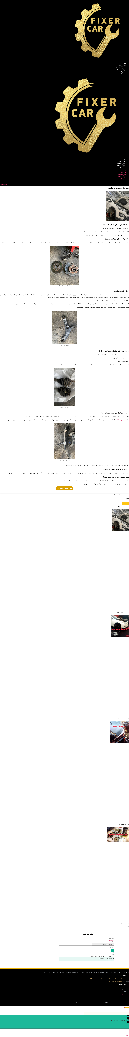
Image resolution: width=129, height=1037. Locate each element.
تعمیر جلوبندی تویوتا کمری (123, 718)
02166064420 (119, 981)
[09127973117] (0, 182)
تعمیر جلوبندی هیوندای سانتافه (122, 612)
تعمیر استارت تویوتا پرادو (124, 923)
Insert (126, 1035)
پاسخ (127, 1027)
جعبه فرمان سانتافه (120, 420)
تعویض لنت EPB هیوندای (124, 824)
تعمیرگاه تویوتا (122, 65)
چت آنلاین (123, 73)
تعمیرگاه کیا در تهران (121, 67)
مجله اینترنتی (123, 71)
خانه (125, 63)
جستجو (127, 498)
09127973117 (4, 184)
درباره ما (124, 989)
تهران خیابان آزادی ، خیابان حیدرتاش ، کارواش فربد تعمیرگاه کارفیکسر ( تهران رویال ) (108, 978)
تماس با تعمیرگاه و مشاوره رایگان (64, 488)
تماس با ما (124, 991)
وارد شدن (111, 940)
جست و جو (125, 503)
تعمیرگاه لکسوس (121, 69)
